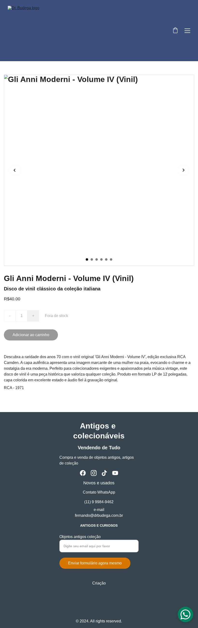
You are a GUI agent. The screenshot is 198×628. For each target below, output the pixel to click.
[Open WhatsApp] (185, 614)
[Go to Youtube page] (115, 473)
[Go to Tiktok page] (104, 473)
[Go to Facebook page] (83, 473)
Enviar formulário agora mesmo (95, 563)
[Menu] (187, 31)
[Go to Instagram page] (94, 473)
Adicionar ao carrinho (31, 335)
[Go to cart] (175, 30)
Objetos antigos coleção (80, 537)
